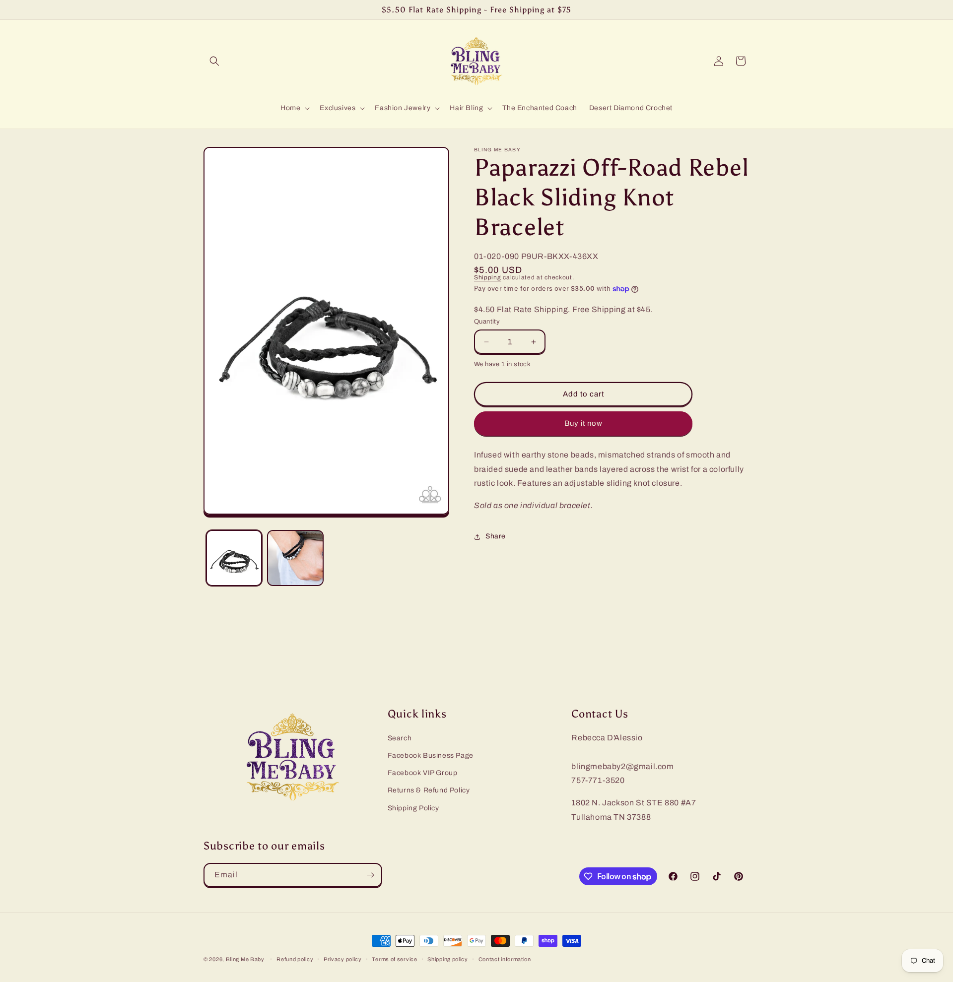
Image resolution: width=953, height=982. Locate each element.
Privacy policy (343, 959)
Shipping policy (447, 959)
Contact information (504, 959)
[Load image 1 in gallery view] (234, 558)
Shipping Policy (413, 808)
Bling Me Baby (245, 959)
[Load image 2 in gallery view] (295, 558)
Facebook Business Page (431, 755)
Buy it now (583, 424)
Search (400, 738)
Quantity (487, 321)
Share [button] (495, 536)
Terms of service (394, 959)
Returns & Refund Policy (429, 790)
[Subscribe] (370, 875)
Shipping (487, 277)
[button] (214, 61)
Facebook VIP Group (423, 773)
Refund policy (294, 959)
